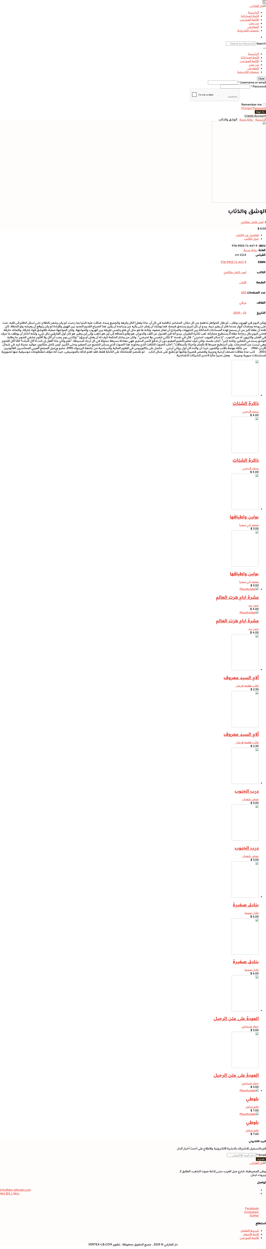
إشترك (261, 1159)
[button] (264, 2)
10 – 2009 (239, 312)
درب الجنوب (247, 791)
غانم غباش (252, 1107)
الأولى (242, 282)
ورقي (242, 302)
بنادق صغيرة (246, 904)
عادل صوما (252, 913)
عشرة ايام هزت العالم (237, 597)
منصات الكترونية (248, 30)
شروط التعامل (249, 1230)
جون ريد (253, 605)
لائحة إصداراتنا (250, 16)
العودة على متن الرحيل (236, 1018)
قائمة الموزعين (249, 19)
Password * (258, 86)
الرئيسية (253, 12)
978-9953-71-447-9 (233, 262)
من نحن (254, 23)
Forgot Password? (253, 108)
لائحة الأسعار (251, 1234)
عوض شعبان (250, 799)
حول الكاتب (251, 238)
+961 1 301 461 (10, 1193)
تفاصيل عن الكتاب (247, 235)
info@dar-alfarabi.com (15, 1190)
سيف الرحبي (250, 411)
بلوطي (252, 1098)
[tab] (129, 235)
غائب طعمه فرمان (247, 685)
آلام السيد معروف (241, 677)
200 (243, 292)
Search (261, 43)
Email (261, 1155)
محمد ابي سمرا (249, 525)
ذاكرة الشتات (246, 403)
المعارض (253, 27)
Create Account (255, 115)
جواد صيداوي (250, 1026)
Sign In (260, 111)
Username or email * (252, 82)
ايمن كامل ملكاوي (252, 222)
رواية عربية (246, 119)
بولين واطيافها (244, 516)
